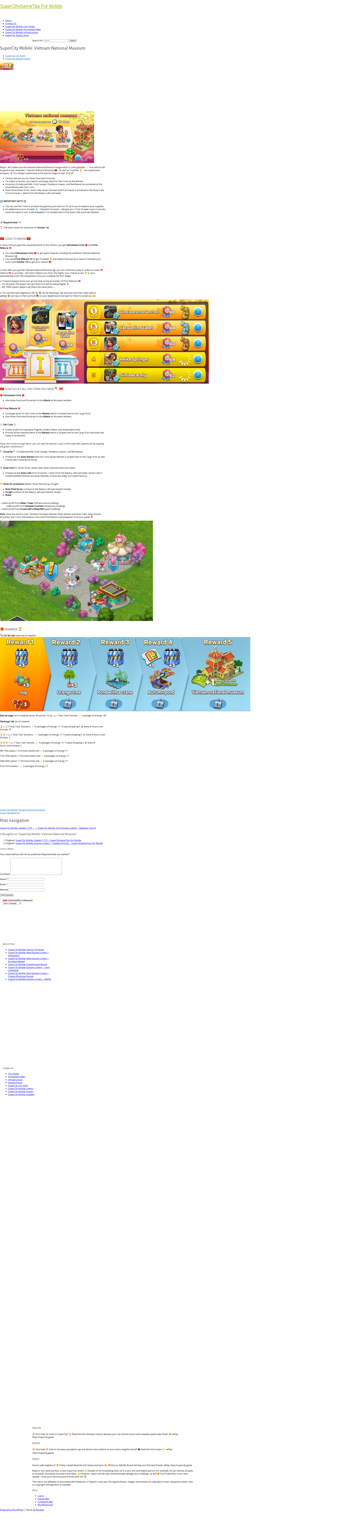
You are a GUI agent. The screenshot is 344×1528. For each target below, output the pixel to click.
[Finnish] (14, 900)
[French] (17, 900)
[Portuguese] (25, 900)
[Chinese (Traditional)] (6, 900)
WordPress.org (45, 1504)
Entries (43, 1498)
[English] (12, 900)
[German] (19, 900)
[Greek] (21, 900)
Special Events (15, 1082)
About (8, 20)
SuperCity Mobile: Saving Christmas (26, 949)
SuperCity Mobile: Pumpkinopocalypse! (27, 964)
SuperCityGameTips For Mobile (31, 6)
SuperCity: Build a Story (17, 35)
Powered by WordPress (12, 1509)
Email (3, 884)
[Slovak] (29, 900)
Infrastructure (15, 1079)
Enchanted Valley (16, 1076)
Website (4, 889)
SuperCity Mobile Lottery (20, 1088)
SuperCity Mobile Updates (21, 1094)
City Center (13, 1073)
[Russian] (27, 900)
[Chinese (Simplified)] (4, 900)
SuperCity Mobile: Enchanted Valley (23, 29)
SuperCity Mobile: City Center (20, 26)
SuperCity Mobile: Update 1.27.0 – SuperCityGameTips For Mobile (48, 840)
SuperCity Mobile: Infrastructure (21, 32)
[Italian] (23, 900)
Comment (5, 874)
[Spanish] (32, 900)
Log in (41, 1495)
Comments (45, 1501)
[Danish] (8, 900)
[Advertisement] (53, 90)
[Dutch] (10, 900)
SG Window (38, 1509)
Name (4, 879)
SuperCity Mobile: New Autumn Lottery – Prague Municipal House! (28, 975)
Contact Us (10, 23)
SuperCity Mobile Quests (17, 58)
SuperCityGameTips (10, 812)
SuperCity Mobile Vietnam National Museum (22, 809)
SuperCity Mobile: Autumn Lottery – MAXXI (29, 979)
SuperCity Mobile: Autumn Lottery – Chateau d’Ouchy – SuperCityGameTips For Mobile (59, 843)
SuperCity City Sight (15, 55)
